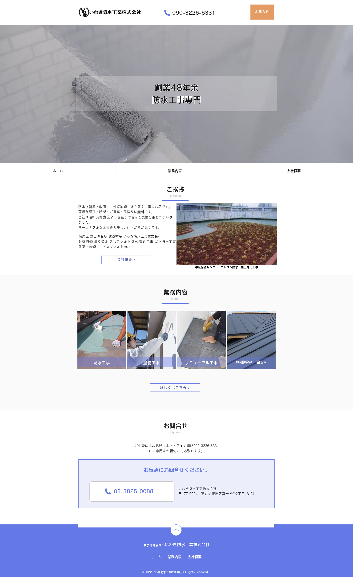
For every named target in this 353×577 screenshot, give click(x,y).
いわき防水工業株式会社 (176, 545)
